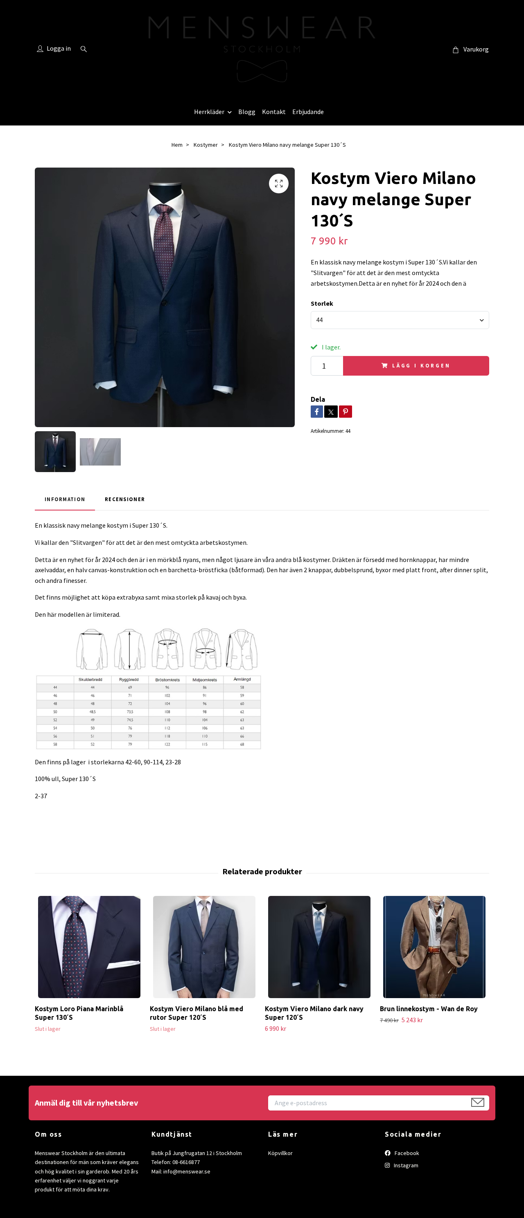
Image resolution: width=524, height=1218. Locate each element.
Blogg (246, 111)
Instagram (405, 1165)
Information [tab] (65, 499)
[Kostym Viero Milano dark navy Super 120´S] (319, 947)
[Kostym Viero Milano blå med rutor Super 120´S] (204, 947)
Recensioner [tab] (125, 499)
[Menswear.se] (262, 49)
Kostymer (206, 144)
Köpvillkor (280, 1153)
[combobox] (400, 320)
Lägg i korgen (421, 365)
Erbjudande (308, 111)
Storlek (322, 303)
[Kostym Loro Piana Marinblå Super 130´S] (89, 947)
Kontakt (274, 111)
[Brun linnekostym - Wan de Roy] (434, 947)
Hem (177, 144)
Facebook (406, 1153)
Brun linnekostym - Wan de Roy (429, 1008)
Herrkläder (209, 111)
